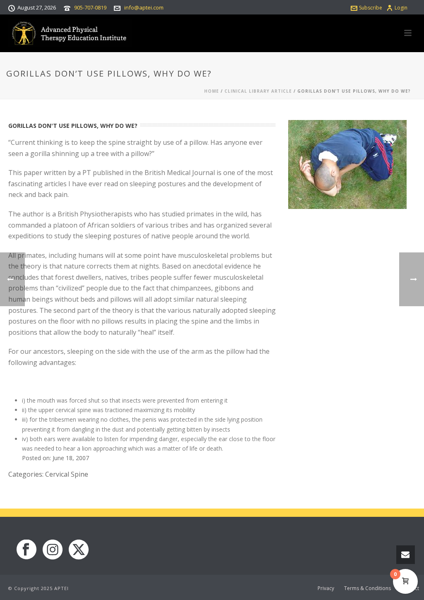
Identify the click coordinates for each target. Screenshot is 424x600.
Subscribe (370, 7)
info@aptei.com (144, 7)
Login (401, 7)
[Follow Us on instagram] (53, 550)
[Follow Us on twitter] (79, 550)
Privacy (326, 588)
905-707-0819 (90, 7)
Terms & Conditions (367, 588)
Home (211, 91)
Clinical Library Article (258, 91)
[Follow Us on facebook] (26, 550)
